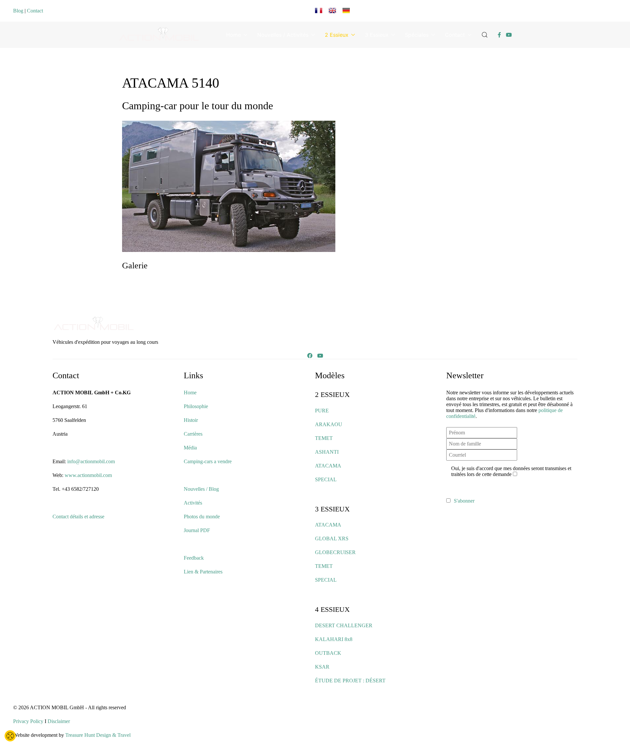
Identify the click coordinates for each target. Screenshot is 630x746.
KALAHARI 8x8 (333, 639)
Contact (35, 10)
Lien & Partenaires (203, 571)
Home (233, 34)
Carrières (193, 434)
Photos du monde (202, 516)
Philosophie (196, 406)
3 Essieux (376, 34)
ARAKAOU (328, 424)
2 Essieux (336, 34)
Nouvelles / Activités (282, 34)
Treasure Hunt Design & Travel (98, 735)
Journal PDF (197, 530)
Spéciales (417, 34)
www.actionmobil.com (88, 475)
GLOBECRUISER (335, 552)
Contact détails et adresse (78, 516)
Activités (193, 503)
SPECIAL (326, 479)
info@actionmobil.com (91, 461)
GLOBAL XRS (331, 538)
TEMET (324, 438)
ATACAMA (328, 465)
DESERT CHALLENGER (343, 625)
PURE (322, 410)
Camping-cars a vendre (208, 461)
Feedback (194, 558)
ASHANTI (327, 452)
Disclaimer (59, 721)
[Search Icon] (484, 34)
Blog (18, 10)
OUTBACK (328, 653)
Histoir (191, 420)
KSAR (322, 667)
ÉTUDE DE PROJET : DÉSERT (350, 680)
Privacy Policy (28, 721)
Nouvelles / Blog (201, 489)
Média (190, 447)
